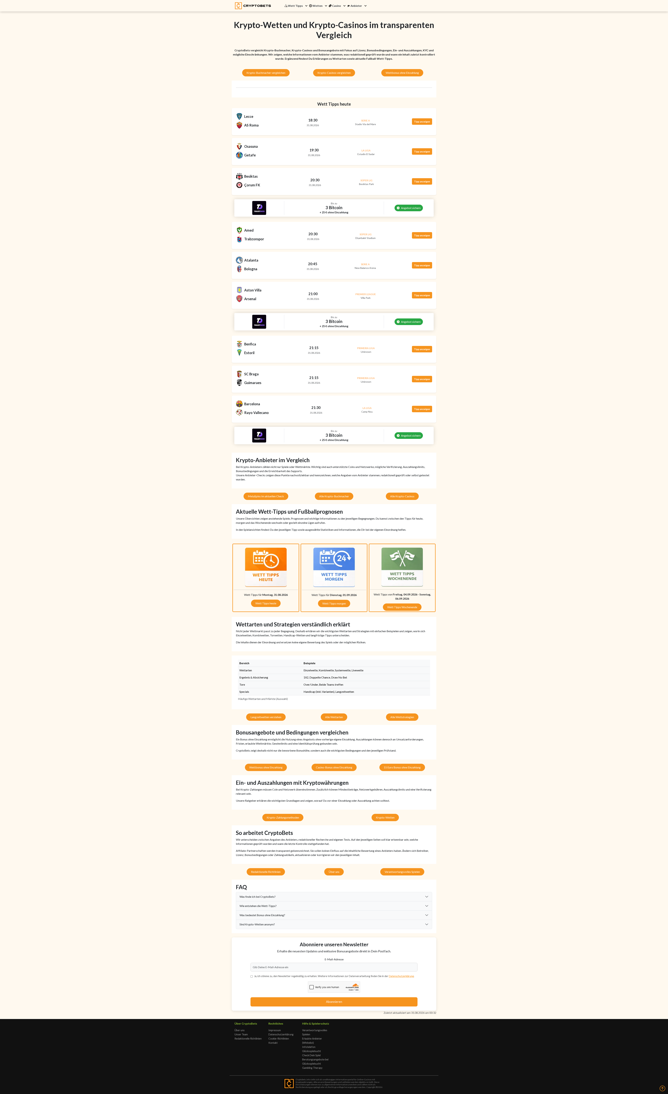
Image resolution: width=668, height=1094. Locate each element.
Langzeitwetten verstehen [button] (265, 717)
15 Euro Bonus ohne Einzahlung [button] (402, 767)
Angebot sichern (411, 208)
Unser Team (241, 1034)
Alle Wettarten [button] (334, 717)
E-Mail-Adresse (334, 959)
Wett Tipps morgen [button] (334, 603)
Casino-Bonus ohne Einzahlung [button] (334, 767)
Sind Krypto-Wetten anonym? (257, 924)
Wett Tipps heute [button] (265, 603)
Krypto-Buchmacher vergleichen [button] (265, 72)
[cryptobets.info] (253, 5)
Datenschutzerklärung (401, 976)
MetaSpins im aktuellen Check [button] (266, 496)
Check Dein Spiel (311, 1055)
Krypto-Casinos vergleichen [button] (334, 72)
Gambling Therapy (312, 1067)
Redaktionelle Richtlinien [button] (266, 871)
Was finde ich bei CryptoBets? (258, 896)
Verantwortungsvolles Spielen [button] (402, 871)
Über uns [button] (334, 871)
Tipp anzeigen (422, 121)
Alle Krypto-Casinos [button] (402, 496)
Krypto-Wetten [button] (385, 817)
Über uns (239, 1030)
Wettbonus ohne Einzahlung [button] (402, 72)
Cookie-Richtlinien (278, 1038)
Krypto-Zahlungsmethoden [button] (283, 817)
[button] (306, 6)
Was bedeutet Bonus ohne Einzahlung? (262, 915)
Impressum (274, 1030)
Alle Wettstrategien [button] (402, 717)
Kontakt (273, 1042)
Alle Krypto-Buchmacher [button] (334, 496)
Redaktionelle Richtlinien (248, 1038)
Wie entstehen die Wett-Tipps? (258, 905)
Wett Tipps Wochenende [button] (402, 607)
